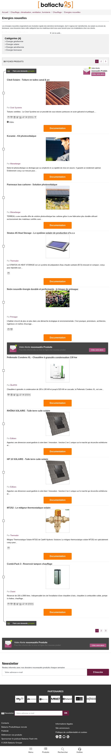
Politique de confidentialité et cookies (71, 732)
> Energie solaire (12, 44)
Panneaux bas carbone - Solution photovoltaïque (32, 184)
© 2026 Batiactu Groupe (11, 743)
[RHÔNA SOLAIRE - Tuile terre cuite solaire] (57, 424)
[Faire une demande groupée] (21, 70)
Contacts (5, 723)
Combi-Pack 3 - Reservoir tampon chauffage (29, 564)
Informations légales (64, 724)
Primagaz (14, 317)
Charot (12, 592)
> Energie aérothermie (14, 47)
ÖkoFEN (13, 385)
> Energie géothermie (14, 41)
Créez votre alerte (98, 74)
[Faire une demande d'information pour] (21, 622)
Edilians (13, 438)
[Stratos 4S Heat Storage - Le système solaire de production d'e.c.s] (57, 246)
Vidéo (11, 122)
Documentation (58, 128)
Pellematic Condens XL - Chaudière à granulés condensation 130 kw (42, 357)
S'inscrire (98, 672)
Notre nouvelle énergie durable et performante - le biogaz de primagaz (42, 289)
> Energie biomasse (13, 50)
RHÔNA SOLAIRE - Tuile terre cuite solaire (28, 411)
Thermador (14, 261)
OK (65, 713)
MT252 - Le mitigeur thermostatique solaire (28, 508)
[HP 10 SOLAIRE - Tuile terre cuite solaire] (57, 472)
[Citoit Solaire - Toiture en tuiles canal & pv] (57, 93)
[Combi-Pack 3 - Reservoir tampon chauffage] (57, 577)
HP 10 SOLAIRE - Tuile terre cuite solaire (27, 459)
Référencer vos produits (11, 735)
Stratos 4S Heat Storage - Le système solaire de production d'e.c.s (41, 233)
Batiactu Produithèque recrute (14, 727)
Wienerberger (15, 164)
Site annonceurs (62, 728)
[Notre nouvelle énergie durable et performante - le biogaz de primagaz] (57, 302)
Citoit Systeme (16, 108)
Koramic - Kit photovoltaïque (21, 136)
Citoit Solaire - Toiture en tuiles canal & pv (28, 80)
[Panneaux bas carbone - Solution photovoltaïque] (57, 198)
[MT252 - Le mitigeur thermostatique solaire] (57, 521)
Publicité (5, 731)
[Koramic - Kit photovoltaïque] (57, 149)
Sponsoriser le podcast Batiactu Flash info (19, 739)
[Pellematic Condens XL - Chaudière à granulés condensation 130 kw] (57, 370)
